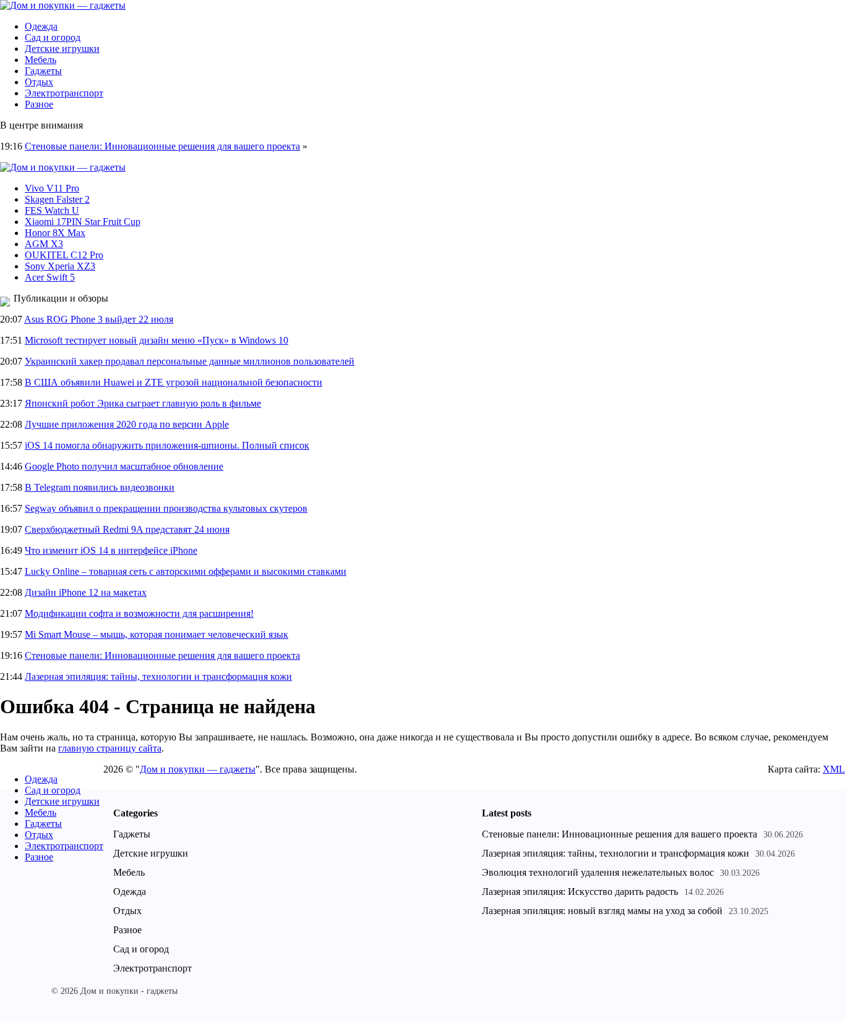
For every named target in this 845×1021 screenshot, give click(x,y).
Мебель (40, 59)
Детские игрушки (62, 48)
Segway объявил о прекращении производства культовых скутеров (166, 508)
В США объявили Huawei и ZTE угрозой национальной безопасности (173, 382)
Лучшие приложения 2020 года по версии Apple (127, 424)
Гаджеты (43, 71)
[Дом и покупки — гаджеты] (63, 5)
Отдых (39, 82)
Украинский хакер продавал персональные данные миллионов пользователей (189, 361)
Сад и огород (52, 37)
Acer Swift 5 (50, 277)
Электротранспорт (64, 93)
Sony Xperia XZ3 (60, 266)
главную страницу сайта (109, 748)
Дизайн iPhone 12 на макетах (86, 592)
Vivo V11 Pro (52, 188)
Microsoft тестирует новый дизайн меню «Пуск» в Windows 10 (156, 340)
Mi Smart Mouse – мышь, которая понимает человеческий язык (156, 634)
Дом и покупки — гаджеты (197, 769)
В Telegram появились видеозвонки (99, 487)
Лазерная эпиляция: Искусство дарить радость (580, 891)
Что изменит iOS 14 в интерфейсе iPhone (111, 550)
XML (834, 769)
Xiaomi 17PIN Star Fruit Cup (82, 221)
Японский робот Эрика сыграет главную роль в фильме (143, 403)
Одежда (41, 26)
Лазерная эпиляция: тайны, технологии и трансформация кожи (158, 676)
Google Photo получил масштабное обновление (124, 466)
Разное (39, 104)
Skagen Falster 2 (57, 199)
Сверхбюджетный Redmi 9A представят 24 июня (127, 529)
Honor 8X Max (55, 232)
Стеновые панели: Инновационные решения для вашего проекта (162, 146)
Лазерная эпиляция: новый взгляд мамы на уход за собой (602, 910)
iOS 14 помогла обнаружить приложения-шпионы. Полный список (167, 445)
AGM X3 (44, 244)
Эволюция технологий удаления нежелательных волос (598, 872)
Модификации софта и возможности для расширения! (139, 613)
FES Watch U (52, 210)
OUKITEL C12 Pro (64, 255)
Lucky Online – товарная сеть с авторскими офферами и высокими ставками (185, 571)
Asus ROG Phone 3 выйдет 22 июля (98, 319)
